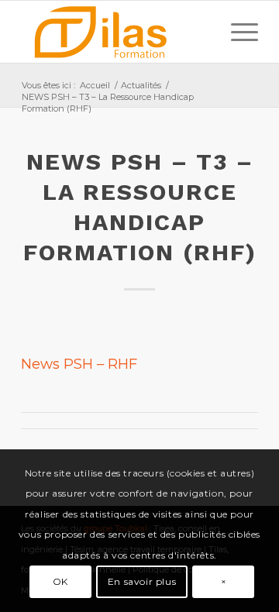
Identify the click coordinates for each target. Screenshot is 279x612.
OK (60, 581)
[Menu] (236, 32)
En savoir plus (142, 581)
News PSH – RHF (79, 364)
